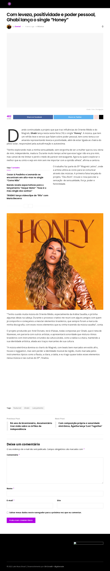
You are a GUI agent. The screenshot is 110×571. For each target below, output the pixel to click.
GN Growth (48, 566)
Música (40, 26)
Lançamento (38, 408)
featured (17, 408)
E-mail (11, 500)
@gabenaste (59, 566)
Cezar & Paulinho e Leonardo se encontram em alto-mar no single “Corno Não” (25, 177)
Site (59, 500)
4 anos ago (29, 26)
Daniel (18, 26)
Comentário (13, 455)
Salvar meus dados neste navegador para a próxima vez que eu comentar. (45, 512)
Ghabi (27, 408)
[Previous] (26, 206)
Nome (10, 488)
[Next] (31, 206)
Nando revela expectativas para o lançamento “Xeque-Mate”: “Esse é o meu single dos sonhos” (26, 188)
